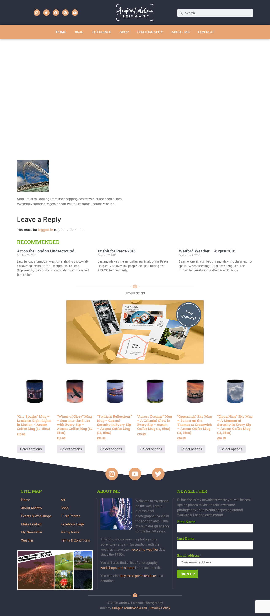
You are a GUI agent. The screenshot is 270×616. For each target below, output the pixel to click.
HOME (61, 32)
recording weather (144, 549)
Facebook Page (72, 524)
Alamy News (70, 532)
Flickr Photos (70, 516)
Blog (79, 32)
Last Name (185, 538)
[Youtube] (75, 12)
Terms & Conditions (75, 540)
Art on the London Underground (45, 250)
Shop (65, 508)
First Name (186, 521)
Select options (31, 449)
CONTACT (206, 32)
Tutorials (101, 32)
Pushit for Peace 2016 (116, 250)
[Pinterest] (65, 12)
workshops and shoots (117, 568)
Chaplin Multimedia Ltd (129, 608)
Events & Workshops (36, 516)
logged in (45, 229)
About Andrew (31, 508)
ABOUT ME (180, 32)
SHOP (124, 32)
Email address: (188, 555)
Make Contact (31, 524)
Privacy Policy (159, 608)
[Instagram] (37, 12)
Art (63, 500)
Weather (27, 540)
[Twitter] (46, 12)
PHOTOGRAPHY (150, 32)
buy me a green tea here (138, 576)
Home (25, 500)
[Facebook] (56, 12)
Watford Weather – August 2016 (207, 250)
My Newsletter (31, 532)
